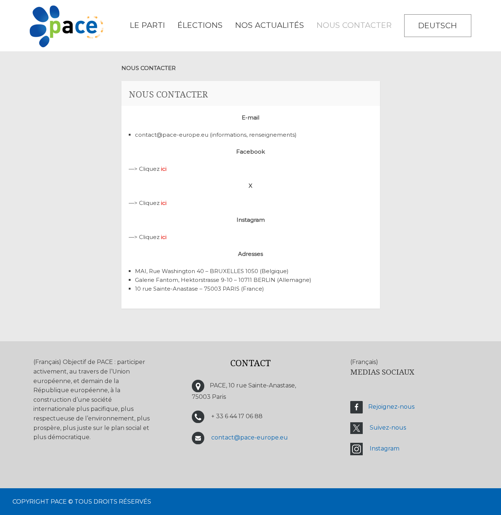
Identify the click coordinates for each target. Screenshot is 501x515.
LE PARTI (147, 25)
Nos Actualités (269, 25)
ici (164, 168)
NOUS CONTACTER (354, 25)
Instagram (384, 448)
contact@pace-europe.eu (249, 437)
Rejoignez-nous (391, 406)
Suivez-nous (388, 427)
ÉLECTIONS (200, 25)
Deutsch (437, 25)
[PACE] (67, 27)
